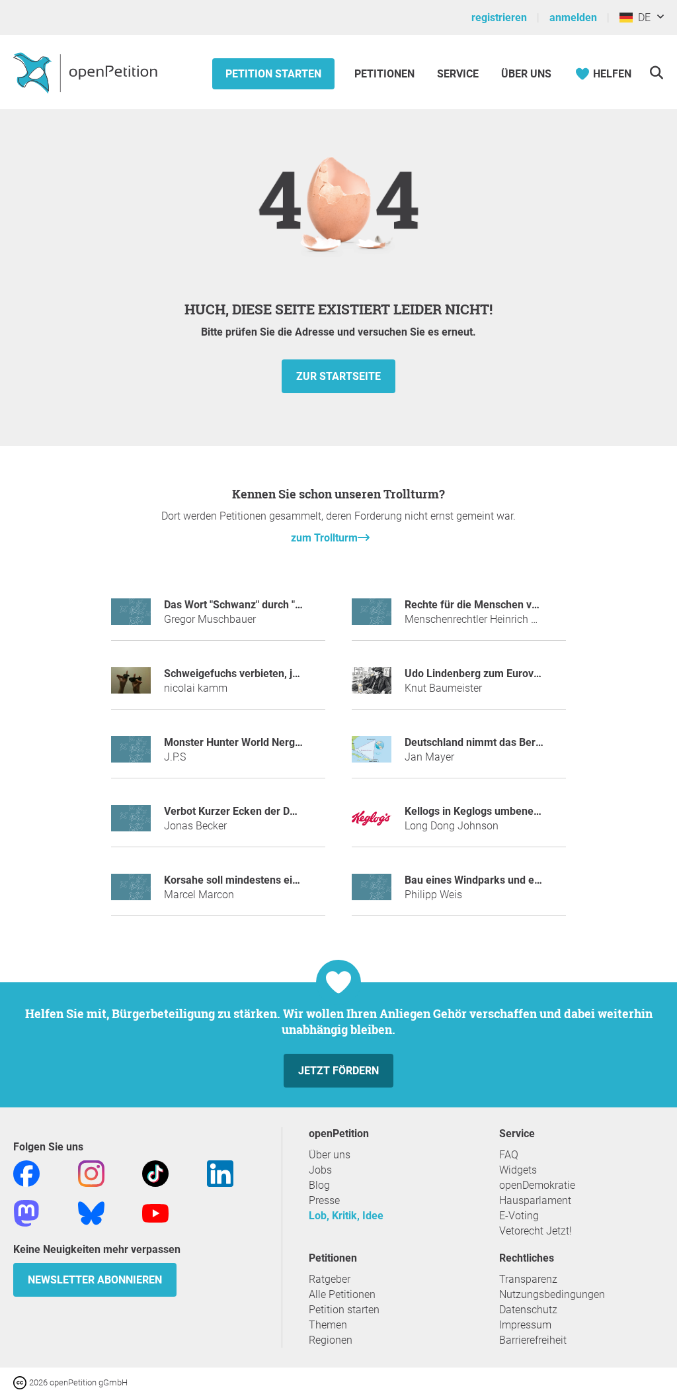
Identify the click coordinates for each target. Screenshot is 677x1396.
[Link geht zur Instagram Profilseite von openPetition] (91, 1173)
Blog (319, 1185)
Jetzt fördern (338, 1070)
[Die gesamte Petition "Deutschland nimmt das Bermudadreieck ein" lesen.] (371, 755)
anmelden (573, 17)
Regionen (330, 1340)
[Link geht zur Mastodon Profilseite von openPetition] (26, 1213)
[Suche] (656, 72)
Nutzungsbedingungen (552, 1294)
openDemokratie (537, 1185)
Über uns (329, 1154)
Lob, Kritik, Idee (346, 1215)
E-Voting (519, 1215)
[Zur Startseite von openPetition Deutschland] (87, 72)
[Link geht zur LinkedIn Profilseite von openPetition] (220, 1173)
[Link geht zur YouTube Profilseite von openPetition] (155, 1213)
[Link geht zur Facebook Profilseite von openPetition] (26, 1173)
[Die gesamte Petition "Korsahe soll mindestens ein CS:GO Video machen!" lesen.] (131, 892)
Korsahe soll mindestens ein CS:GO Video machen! (284, 880)
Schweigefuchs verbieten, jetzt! (238, 673)
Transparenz (528, 1279)
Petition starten (273, 74)
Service (458, 74)
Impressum (525, 1325)
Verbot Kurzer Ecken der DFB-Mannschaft (263, 811)
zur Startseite (338, 376)
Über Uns (526, 74)
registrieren (499, 17)
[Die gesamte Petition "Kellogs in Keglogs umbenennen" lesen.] (371, 823)
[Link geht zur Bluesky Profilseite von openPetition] (91, 1213)
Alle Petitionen (342, 1294)
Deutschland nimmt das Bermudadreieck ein (510, 742)
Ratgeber (329, 1279)
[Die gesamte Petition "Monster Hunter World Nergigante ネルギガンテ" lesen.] (131, 755)
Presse (324, 1200)
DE (642, 17)
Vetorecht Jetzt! (535, 1231)
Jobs (320, 1170)
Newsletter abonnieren (95, 1280)
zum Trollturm (324, 538)
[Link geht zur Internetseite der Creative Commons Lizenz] (21, 1381)
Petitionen (385, 74)
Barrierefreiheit (533, 1340)
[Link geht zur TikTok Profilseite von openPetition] (155, 1173)
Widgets (518, 1170)
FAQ (508, 1154)
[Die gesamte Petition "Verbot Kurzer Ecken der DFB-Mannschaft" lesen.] (131, 823)
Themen (328, 1325)
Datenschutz (528, 1309)
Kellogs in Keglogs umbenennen (481, 811)
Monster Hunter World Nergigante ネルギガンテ (277, 742)
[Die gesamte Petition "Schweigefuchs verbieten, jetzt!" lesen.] (131, 686)
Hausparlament (535, 1200)
